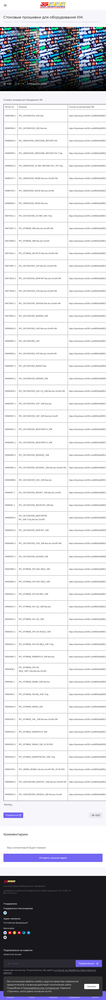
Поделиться (12, 815)
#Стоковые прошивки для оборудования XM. (28, 33)
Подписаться (86, 963)
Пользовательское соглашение (41, 988)
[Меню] (5, 5)
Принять (91, 986)
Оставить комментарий (53, 858)
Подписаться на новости (18, 950)
